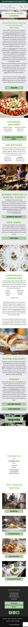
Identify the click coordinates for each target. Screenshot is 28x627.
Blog (9, 618)
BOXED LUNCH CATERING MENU (14, 138)
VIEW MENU (14, 238)
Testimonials (5, 618)
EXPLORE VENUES (14, 404)
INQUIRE (14, 88)
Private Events (14, 534)
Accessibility (17, 621)
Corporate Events (14, 579)
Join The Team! (13, 618)
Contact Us (8, 621)
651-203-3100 (14, 465)
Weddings (14, 511)
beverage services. (17, 212)
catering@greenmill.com (14, 461)
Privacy (12, 621)
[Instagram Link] (17, 612)
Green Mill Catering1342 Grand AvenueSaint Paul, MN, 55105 (14, 471)
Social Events (14, 556)
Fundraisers (20, 157)
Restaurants (19, 618)
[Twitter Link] (14, 612)
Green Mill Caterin (14, 389)
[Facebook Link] (10, 612)
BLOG (14, 607)
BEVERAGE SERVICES (14, 217)
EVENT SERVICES (14, 409)
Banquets (20, 293)
